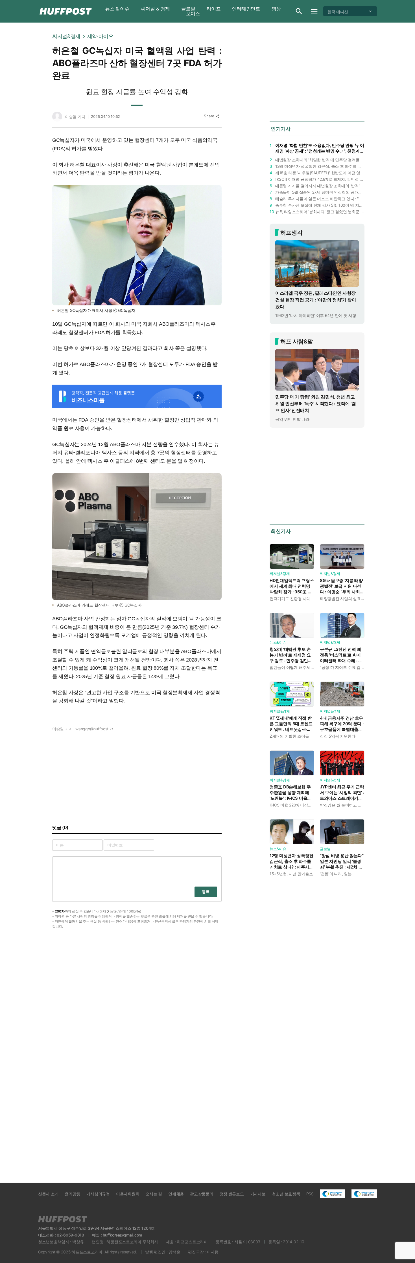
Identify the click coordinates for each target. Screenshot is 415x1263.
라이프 (214, 9)
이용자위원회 (127, 1193)
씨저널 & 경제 (155, 9)
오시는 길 (153, 1193)
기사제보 (258, 1193)
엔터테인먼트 (246, 9)
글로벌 (188, 9)
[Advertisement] (398, 118)
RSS (310, 1193)
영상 (276, 9)
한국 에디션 (337, 11)
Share (212, 116)
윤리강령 (72, 1193)
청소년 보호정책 (286, 1193)
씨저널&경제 (66, 36)
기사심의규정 (98, 1193)
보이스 (193, 13)
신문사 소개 (48, 1193)
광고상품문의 (201, 1193)
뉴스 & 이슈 (117, 9)
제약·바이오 (100, 36)
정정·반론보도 (232, 1193)
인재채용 (176, 1193)
